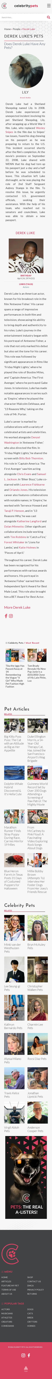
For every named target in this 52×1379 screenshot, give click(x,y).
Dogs (30, 1309)
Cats (30, 1313)
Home (7, 29)
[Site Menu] (49, 6)
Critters (32, 1321)
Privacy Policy (35, 1289)
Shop (30, 1277)
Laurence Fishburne (32, 484)
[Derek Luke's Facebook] (6, 616)
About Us (6, 1294)
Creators (6, 1321)
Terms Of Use (8, 1289)
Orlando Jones (18, 489)
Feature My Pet (10, 1285)
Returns (32, 1294)
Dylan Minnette (14, 526)
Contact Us (34, 1281)
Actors (26, 287)
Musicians (7, 1313)
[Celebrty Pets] (26, 6)
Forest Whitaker (14, 542)
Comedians (7, 1326)
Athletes (6, 1317)
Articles (6, 1281)
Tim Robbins (18, 537)
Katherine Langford (29, 521)
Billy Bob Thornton (31, 458)
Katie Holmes (27, 547)
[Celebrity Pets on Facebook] (29, 1355)
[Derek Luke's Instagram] (11, 616)
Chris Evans (24, 474)
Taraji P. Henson (14, 510)
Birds (30, 1317)
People (16, 29)
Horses (31, 1326)
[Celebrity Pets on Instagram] (23, 1355)
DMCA (30, 1285)
